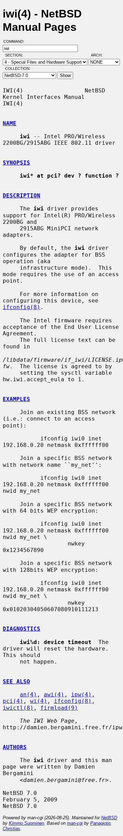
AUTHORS (15, 747)
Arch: (100, 55)
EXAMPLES (16, 399)
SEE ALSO (16, 681)
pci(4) (13, 701)
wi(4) (38, 701)
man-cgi (75, 823)
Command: (15, 41)
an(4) (28, 694)
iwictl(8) (18, 708)
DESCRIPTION (21, 195)
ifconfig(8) (21, 307)
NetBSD (109, 817)
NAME (9, 123)
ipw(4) (81, 694)
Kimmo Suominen (26, 823)
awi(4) (54, 694)
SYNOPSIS (16, 162)
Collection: (17, 68)
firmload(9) (59, 708)
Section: (15, 55)
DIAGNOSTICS (21, 629)
